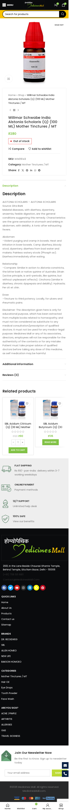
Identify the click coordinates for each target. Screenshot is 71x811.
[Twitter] (10, 587)
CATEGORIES (8, 670)
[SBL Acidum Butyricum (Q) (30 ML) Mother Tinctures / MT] (50, 409)
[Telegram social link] (39, 170)
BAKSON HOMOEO (11, 661)
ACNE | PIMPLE (9, 713)
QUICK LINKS (8, 596)
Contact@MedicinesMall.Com (21, 579)
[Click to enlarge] (8, 78)
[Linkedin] (30, 587)
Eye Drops (7, 687)
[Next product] (18, 110)
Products (6, 613)
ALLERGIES (6, 724)
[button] (18, 450)
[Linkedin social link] (31, 170)
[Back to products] (14, 110)
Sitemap (6, 624)
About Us (6, 608)
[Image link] (34, 547)
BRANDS (6, 633)
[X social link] (23, 170)
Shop (21, 95)
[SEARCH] (62, 14)
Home (12, 95)
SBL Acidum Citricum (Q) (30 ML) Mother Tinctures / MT (18, 427)
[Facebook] (4, 587)
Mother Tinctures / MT (35, 164)
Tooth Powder (9, 693)
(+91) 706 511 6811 (13, 574)
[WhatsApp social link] (35, 170)
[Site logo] (34, 4)
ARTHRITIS (6, 719)
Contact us (7, 619)
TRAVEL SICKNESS (10, 736)
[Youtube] (17, 587)
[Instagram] (23, 587)
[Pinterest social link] (27, 170)
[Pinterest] (43, 587)
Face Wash (7, 699)
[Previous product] (10, 110)
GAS (3, 730)
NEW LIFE (6, 656)
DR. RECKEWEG (9, 639)
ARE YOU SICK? (9, 707)
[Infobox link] (34, 470)
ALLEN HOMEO (9, 650)
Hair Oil (5, 682)
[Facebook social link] (19, 170)
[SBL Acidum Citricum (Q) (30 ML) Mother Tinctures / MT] (18, 409)
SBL (3, 645)
